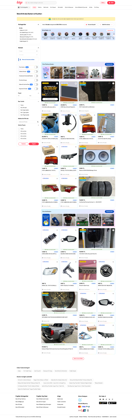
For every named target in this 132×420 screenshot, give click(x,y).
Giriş (103, 2)
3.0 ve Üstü (23, 131)
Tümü (22, 105)
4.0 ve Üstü (23, 136)
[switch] (36, 67)
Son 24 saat (24, 107)
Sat (112, 2)
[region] (78, 35)
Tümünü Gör (110, 30)
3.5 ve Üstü (23, 133)
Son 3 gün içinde (25, 110)
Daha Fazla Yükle (78, 358)
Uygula (34, 144)
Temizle (23, 144)
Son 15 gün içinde (25, 115)
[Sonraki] (114, 36)
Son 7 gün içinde (25, 112)
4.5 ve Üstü (23, 138)
